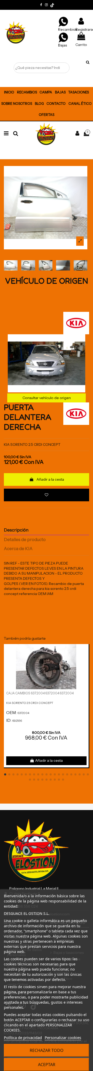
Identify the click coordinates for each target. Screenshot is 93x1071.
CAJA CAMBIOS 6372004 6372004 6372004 (40, 693)
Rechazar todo (47, 1050)
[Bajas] (63, 37)
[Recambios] (63, 21)
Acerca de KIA (18, 548)
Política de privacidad (23, 1037)
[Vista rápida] (85, 661)
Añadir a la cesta (50, 479)
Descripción (16, 530)
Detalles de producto (25, 539)
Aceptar (46, 1064)
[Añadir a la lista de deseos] (46, 495)
